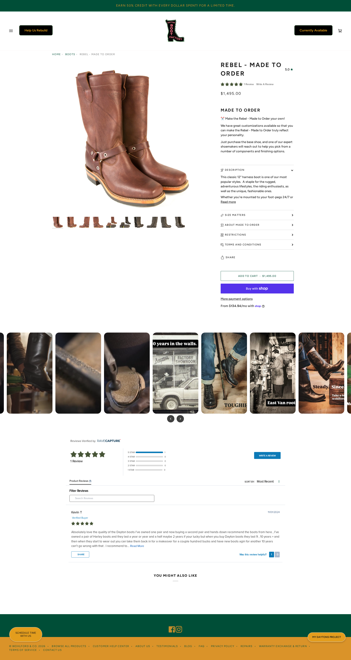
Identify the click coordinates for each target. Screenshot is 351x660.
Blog (188, 646)
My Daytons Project (326, 637)
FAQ (202, 646)
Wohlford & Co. (25, 646)
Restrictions (235, 234)
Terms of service (23, 650)
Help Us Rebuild (35, 30)
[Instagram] (177, 624)
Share (230, 257)
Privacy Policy (222, 646)
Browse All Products (69, 646)
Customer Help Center (111, 646)
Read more (228, 202)
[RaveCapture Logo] (108, 441)
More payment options (237, 299)
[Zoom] (59, 208)
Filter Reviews (78, 491)
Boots (70, 54)
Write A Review (264, 84)
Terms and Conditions (243, 244)
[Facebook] (170, 624)
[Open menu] (14, 31)
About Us (142, 646)
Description (234, 169)
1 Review (249, 84)
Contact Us (52, 650)
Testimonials (167, 646)
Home (56, 54)
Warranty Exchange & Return (283, 646)
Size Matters (235, 215)
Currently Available (313, 30)
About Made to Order (242, 224)
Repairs (247, 646)
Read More (137, 546)
